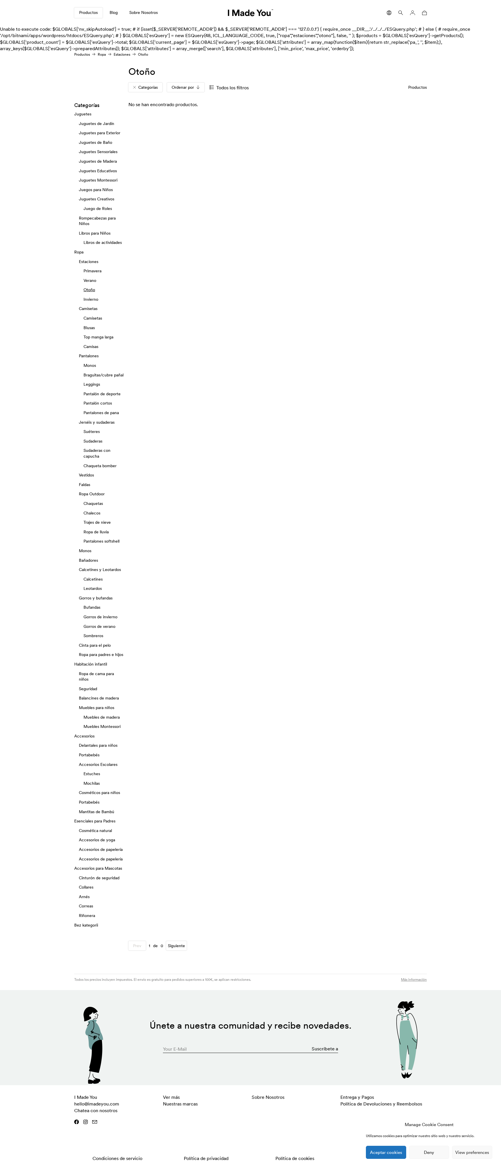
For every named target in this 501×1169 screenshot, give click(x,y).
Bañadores (88, 560)
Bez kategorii (86, 925)
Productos (88, 12)
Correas (86, 906)
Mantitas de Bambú (96, 811)
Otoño (89, 290)
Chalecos (92, 513)
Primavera (92, 270)
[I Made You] (250, 12)
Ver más (171, 1097)
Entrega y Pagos (357, 1097)
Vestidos (86, 475)
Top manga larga (98, 337)
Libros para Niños (94, 233)
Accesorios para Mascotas (98, 868)
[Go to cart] (423, 12)
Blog (114, 12)
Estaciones (122, 54)
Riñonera (87, 915)
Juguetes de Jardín (96, 123)
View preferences (472, 1152)
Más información (414, 979)
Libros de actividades (103, 242)
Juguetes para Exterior (99, 133)
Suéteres (92, 431)
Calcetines (93, 579)
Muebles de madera (102, 717)
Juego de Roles (98, 208)
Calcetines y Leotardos (100, 569)
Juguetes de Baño (95, 142)
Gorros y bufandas (95, 598)
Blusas (89, 327)
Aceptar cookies (386, 1152)
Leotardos (93, 588)
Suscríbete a (325, 1049)
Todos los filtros (232, 87)
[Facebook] (76, 1122)
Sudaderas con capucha (97, 453)
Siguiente (176, 945)
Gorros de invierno (100, 616)
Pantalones (89, 356)
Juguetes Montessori (98, 180)
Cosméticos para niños (99, 792)
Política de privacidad (206, 1158)
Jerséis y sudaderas (97, 422)
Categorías (148, 87)
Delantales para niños (98, 745)
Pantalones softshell (101, 541)
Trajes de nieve (97, 522)
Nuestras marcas (180, 1104)
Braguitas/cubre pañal (104, 375)
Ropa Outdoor (92, 494)
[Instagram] (85, 1122)
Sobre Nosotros (143, 12)
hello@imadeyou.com (96, 1104)
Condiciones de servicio (117, 1158)
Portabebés (89, 754)
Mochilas (92, 783)
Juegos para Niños (96, 189)
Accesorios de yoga (97, 840)
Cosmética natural (95, 830)
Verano (90, 280)
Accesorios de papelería (101, 849)
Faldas (84, 484)
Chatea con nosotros (95, 1110)
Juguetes (82, 114)
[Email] (95, 1121)
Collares (86, 887)
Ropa (102, 54)
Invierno (91, 299)
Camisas (91, 346)
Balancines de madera (99, 698)
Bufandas (92, 607)
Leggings (92, 384)
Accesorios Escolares (98, 764)
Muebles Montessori (102, 726)
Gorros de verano (99, 626)
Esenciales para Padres (94, 821)
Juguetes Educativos (98, 170)
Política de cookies (294, 1158)
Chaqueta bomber (100, 465)
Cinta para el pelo (95, 645)
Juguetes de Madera (98, 161)
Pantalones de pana (101, 412)
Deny (429, 1152)
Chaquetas (93, 503)
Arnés (84, 896)
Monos (90, 365)
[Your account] (413, 13)
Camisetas (88, 308)
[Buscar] (400, 12)
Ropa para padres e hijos (101, 654)
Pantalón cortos (98, 403)
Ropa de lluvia (96, 531)
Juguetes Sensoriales (98, 152)
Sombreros (93, 636)
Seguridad (88, 688)
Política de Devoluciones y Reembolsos (381, 1104)
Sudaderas (93, 441)
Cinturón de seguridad (99, 877)
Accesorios (84, 736)
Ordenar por (183, 87)
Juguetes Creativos (96, 199)
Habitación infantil (90, 664)
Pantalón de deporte (102, 393)
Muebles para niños (96, 707)
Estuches (92, 774)
